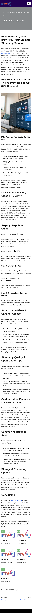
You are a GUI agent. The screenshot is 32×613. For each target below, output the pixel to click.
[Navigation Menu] (29, 3)
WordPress (21, 611)
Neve (9, 611)
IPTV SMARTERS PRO (13, 13)
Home (4, 13)
